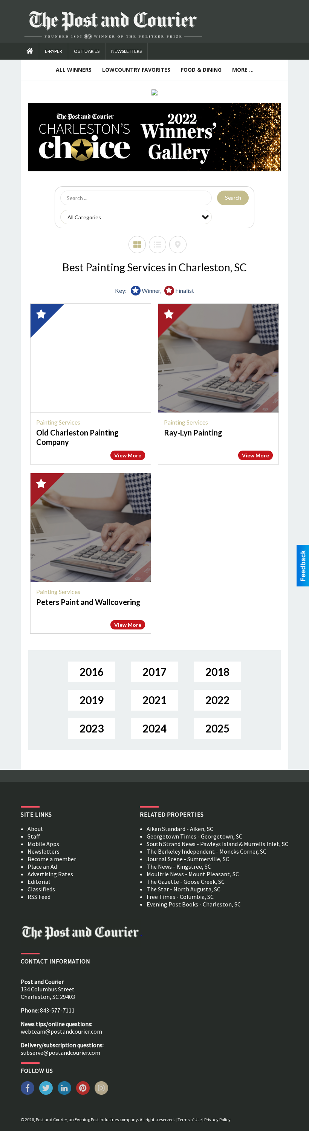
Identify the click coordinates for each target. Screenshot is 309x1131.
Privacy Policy (217, 1119)
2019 (92, 700)
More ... (243, 69)
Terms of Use (189, 1119)
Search (233, 197)
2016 (92, 671)
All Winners (74, 69)
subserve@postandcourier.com (60, 1052)
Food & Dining (201, 69)
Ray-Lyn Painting (193, 432)
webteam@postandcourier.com (61, 1031)
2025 (217, 728)
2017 (154, 671)
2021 (154, 700)
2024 (154, 728)
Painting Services (58, 422)
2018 (217, 671)
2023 (92, 728)
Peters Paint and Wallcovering (88, 601)
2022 (217, 700)
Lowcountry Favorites (136, 69)
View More (127, 455)
